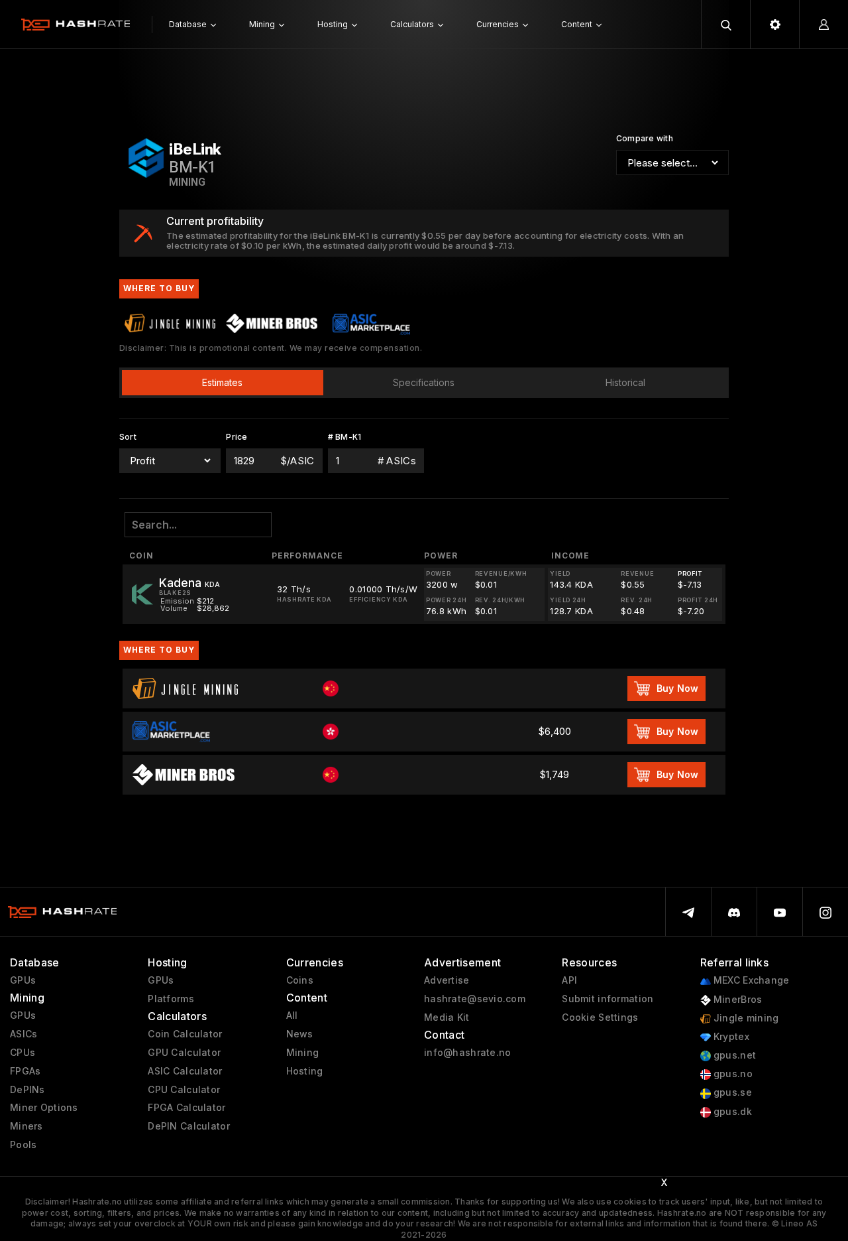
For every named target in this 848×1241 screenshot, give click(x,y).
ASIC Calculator (185, 1071)
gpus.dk (731, 1111)
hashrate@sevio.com (474, 999)
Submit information (607, 999)
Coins (299, 980)
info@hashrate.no (467, 1052)
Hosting (304, 1071)
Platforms (171, 999)
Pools (23, 1145)
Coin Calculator (185, 1034)
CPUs (22, 1052)
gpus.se (731, 1092)
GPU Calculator (184, 1052)
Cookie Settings (600, 1017)
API (569, 980)
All (292, 1015)
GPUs (23, 980)
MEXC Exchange (750, 980)
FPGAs (25, 1071)
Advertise (447, 980)
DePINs (27, 1089)
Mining (302, 1052)
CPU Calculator (184, 1089)
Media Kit (447, 1017)
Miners (26, 1126)
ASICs (23, 1034)
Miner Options (44, 1107)
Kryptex (730, 1036)
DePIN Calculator (188, 1126)
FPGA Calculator (186, 1107)
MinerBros (737, 999)
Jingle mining (745, 1018)
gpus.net (734, 1055)
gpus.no (732, 1074)
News (299, 1034)
